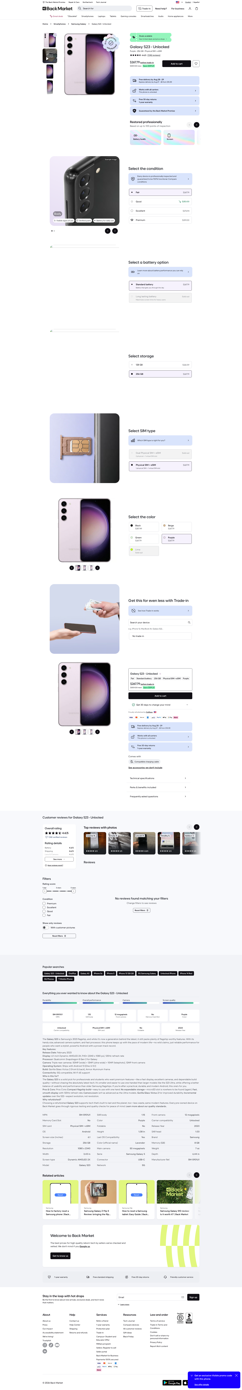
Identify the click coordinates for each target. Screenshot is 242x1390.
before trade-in (147, 62)
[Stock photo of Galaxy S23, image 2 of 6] (50, 71)
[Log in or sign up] (190, 8)
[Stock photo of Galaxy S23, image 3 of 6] (50, 87)
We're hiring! (48, 1336)
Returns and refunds (78, 1332)
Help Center (74, 1325)
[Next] (97, 568)
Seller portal (101, 1351)
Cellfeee (149, 712)
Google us (85, 1246)
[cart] (196, 8)
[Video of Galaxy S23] (50, 56)
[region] (164, 138)
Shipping (73, 1328)
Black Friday (128, 1336)
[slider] (45, 891)
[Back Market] (57, 8)
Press (45, 1325)
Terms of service (157, 1321)
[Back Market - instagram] (45, 1345)
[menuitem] (88, 16)
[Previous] (71, 568)
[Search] (79, 8)
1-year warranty (103, 1325)
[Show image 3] (91, 568)
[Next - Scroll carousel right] (196, 125)
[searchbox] (106, 8)
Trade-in (100, 1332)
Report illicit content (159, 1346)
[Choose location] (179, 2)
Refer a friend (102, 1321)
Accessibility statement (53, 1332)
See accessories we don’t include (145, 767)
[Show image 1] (52, 230)
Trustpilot (47, 1340)
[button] (111, 43)
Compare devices (131, 1325)
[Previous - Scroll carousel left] (189, 125)
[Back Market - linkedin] (45, 1351)
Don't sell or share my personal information (159, 1337)
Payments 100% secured (107, 1359)
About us (47, 1321)
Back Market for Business (107, 1355)
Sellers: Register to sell (106, 1347)
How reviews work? (55, 865)
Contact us (74, 1321)
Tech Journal (129, 1321)
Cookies (153, 1332)
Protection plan (103, 1328)
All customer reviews (132, 1328)
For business (177, 8)
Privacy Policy (156, 1342)
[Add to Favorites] (196, 63)
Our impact (48, 1328)
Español (196, 2)
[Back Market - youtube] (57, 1345)
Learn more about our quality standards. (146, 1106)
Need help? (161, 8)
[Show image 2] (54, 230)
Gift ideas (127, 1332)
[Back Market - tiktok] (51, 1345)
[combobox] (160, 622)
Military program (103, 1344)
